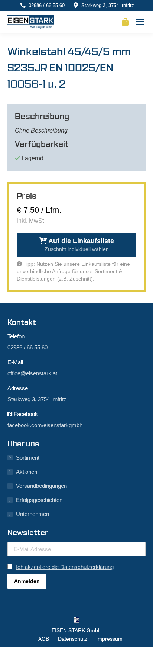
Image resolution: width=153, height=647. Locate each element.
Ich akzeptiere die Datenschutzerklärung (65, 567)
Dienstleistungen (36, 279)
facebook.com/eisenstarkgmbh (44, 425)
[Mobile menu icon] (140, 22)
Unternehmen (32, 514)
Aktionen (26, 472)
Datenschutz (72, 639)
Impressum (109, 639)
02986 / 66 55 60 (47, 5)
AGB (43, 639)
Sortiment (27, 458)
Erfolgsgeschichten (39, 500)
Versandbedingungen (41, 486)
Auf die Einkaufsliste (79, 244)
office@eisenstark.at (32, 373)
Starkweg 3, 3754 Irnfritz (107, 5)
